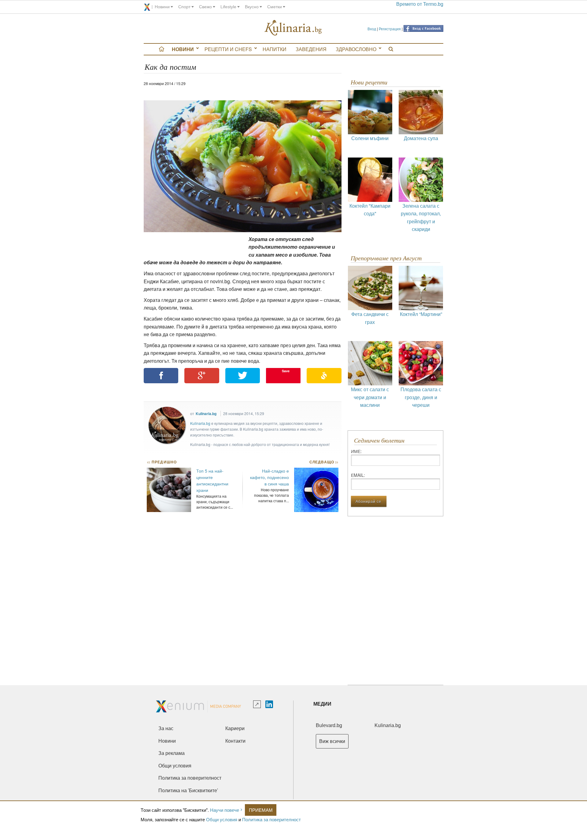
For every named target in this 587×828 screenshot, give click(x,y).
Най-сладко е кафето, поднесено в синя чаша (269, 477)
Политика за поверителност (271, 819)
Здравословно (356, 49)
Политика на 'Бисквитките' (188, 790)
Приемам (261, 810)
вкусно (252, 6)
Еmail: (358, 475)
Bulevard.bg (329, 725)
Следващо (323, 462)
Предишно (162, 462)
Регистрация (390, 28)
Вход (371, 28)
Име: (356, 451)
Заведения (311, 49)
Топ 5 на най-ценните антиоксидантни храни (212, 480)
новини (162, 6)
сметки (274, 6)
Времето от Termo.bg (419, 4)
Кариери (235, 728)
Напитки (274, 49)
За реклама (171, 753)
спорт (184, 6)
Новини (183, 49)
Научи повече (224, 810)
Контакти (235, 741)
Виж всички (332, 741)
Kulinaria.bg (206, 413)
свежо (205, 6)
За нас (165, 728)
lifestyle (228, 6)
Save (286, 371)
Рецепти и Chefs (228, 49)
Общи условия (221, 819)
